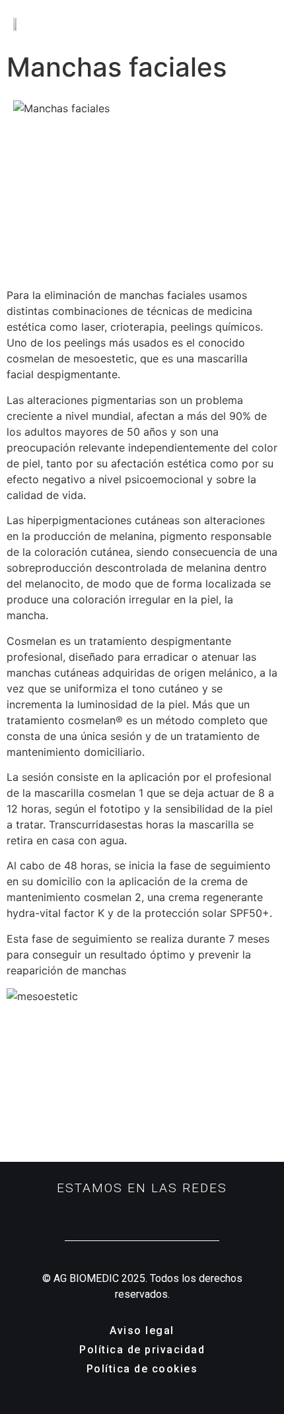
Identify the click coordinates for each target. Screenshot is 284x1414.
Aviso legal (142, 1330)
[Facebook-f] (142, 1212)
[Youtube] (163, 1212)
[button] (268, 23)
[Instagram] (122, 1212)
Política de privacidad (142, 1349)
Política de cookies (142, 1369)
